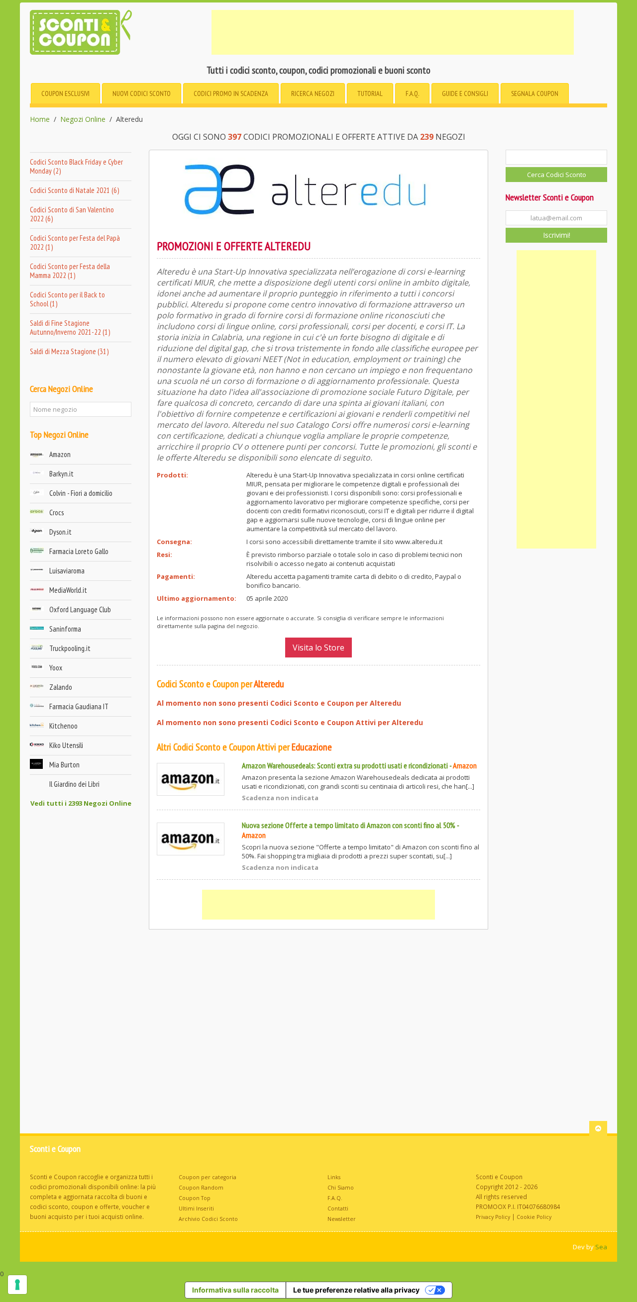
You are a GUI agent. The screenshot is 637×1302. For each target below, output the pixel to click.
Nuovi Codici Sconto (141, 93)
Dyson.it (60, 532)
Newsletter (341, 1218)
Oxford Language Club (80, 609)
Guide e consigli (465, 93)
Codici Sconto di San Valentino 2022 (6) (72, 214)
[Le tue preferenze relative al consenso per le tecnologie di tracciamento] (17, 1284)
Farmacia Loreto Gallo (78, 551)
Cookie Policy (534, 1216)
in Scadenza (231, 93)
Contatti (337, 1208)
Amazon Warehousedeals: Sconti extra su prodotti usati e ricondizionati (345, 765)
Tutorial (370, 93)
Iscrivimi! (556, 235)
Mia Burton (64, 764)
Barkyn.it (61, 473)
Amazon (60, 454)
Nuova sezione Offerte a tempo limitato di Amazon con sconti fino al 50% (348, 825)
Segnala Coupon (534, 93)
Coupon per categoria (207, 1177)
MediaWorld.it (68, 590)
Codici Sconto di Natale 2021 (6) (74, 190)
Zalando (60, 687)
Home (40, 119)
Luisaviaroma (67, 570)
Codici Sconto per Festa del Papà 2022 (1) (75, 242)
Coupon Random (201, 1187)
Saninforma (65, 629)
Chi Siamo (340, 1187)
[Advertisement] (393, 32)
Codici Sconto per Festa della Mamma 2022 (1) (70, 271)
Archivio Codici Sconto (208, 1218)
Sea (601, 1246)
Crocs (56, 512)
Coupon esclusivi (65, 93)
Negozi (312, 93)
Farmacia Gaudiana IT (78, 706)
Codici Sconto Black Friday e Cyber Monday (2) (76, 166)
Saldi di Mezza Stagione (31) (69, 351)
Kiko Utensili (66, 745)
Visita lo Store (318, 647)
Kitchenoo (63, 726)
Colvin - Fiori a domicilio (80, 493)
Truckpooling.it (70, 648)
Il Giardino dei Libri (74, 784)
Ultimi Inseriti (196, 1208)
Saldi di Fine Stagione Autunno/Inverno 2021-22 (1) (70, 327)
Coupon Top (195, 1198)
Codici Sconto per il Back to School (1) (67, 299)
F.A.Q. (412, 93)
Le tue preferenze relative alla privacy (356, 1290)
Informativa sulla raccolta (235, 1290)
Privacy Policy (493, 1216)
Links (333, 1177)
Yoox (55, 667)
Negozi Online (83, 119)
